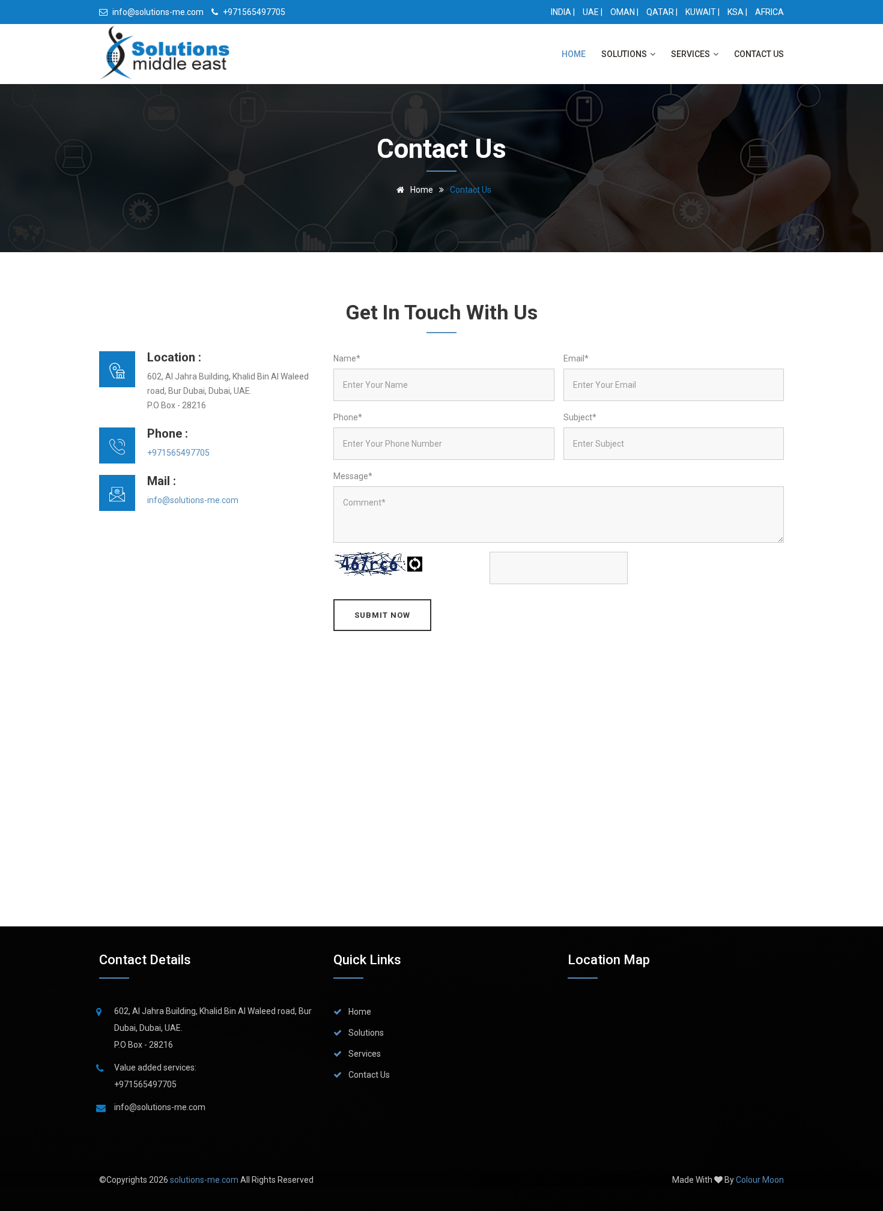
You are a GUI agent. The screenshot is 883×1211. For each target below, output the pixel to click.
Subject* (579, 417)
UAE (591, 12)
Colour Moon (760, 1180)
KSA (735, 12)
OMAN (622, 12)
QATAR (660, 12)
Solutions (625, 54)
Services (691, 54)
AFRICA (769, 12)
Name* (346, 358)
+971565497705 (253, 12)
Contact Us (759, 54)
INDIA (561, 12)
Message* (352, 476)
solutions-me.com (205, 1180)
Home (574, 54)
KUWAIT (700, 12)
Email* (576, 358)
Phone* (347, 417)
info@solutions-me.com (157, 12)
